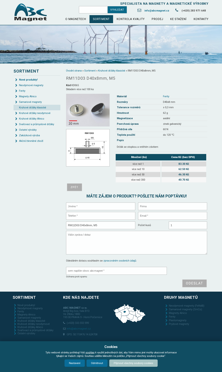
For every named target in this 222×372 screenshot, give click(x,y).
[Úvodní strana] (30, 12)
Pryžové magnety (179, 324)
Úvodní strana (74, 70)
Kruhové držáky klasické (111, 70)
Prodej (157, 19)
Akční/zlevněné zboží (31, 141)
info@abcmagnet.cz (156, 10)
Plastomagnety (177, 320)
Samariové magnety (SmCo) (185, 309)
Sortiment (101, 19)
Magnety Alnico (28, 96)
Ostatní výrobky (28, 129)
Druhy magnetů (181, 297)
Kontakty (201, 19)
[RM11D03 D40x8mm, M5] (88, 110)
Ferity (166, 96)
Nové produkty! (28, 79)
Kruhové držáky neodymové (34, 113)
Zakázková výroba (29, 135)
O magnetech (75, 19)
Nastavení (74, 363)
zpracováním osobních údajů (119, 260)
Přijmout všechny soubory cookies (133, 363)
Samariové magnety (30, 102)
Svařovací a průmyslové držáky (36, 124)
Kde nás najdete (81, 297)
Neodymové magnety (31, 85)
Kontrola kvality (131, 19)
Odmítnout (97, 363)
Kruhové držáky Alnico (31, 118)
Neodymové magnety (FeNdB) (186, 305)
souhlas (90, 352)
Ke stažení (178, 19)
